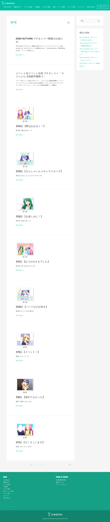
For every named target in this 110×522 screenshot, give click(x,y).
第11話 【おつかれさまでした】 (33, 261)
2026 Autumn (7, 7)
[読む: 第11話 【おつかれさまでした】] (25, 250)
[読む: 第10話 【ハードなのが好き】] (25, 295)
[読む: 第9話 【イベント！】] (25, 340)
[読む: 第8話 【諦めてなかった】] (25, 385)
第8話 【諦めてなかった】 (30, 397)
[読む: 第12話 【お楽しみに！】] (25, 205)
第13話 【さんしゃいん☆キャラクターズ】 (39, 171)
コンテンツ (81, 7)
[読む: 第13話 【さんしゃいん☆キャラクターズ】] (25, 159)
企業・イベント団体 (59, 7)
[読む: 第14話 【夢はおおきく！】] (25, 114)
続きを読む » (20, 55)
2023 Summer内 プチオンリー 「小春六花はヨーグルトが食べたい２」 (89, 51)
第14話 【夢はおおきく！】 (31, 126)
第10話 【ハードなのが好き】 (32, 306)
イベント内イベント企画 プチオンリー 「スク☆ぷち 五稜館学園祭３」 (40, 75)
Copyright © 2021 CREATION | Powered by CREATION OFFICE (55, 518)
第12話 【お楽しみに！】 (29, 216)
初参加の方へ (18, 7)
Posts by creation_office (10, 506)
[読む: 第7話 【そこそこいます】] (25, 430)
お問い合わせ (91, 7)
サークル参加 (28, 7)
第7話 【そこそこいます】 (30, 442)
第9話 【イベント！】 (28, 351)
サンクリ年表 (71, 7)
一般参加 (37, 7)
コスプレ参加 (46, 7)
